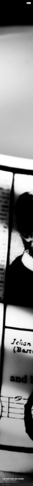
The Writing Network (13, 479)
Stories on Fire (7, 484)
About (3, 484)
